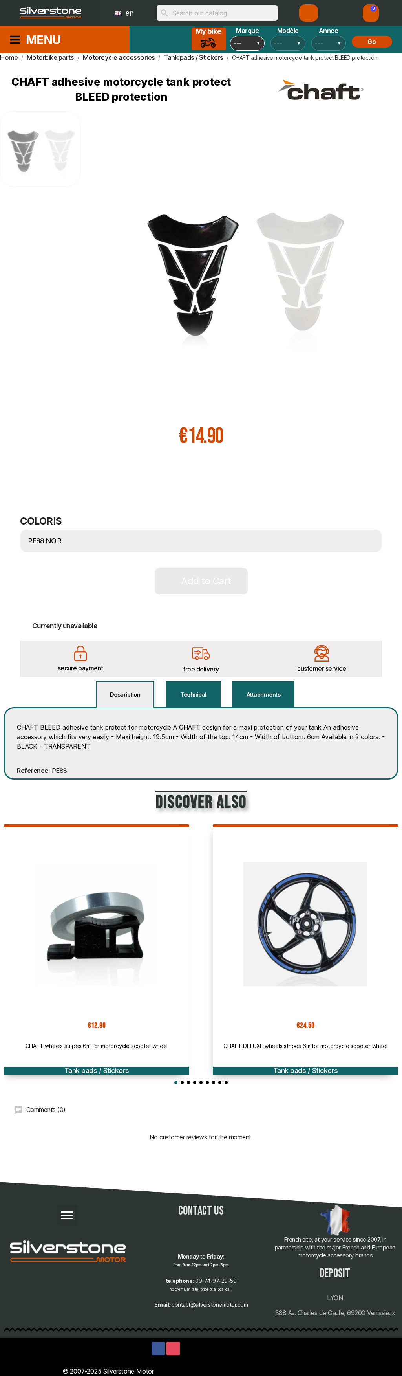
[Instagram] (173, 1348)
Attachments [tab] (264, 694)
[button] (371, 13)
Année (328, 31)
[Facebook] (158, 1348)
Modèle (288, 31)
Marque (247, 31)
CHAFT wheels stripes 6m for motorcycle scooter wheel (97, 1045)
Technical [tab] (193, 694)
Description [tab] (125, 694)
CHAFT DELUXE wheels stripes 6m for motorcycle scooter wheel (305, 1045)
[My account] (308, 13)
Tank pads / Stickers (96, 1070)
